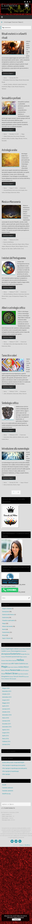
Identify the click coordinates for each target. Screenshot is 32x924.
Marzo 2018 (5, 718)
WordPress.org (6, 793)
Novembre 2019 (6, 691)
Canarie (28, 649)
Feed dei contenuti (7, 788)
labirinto (15, 437)
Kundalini (12, 138)
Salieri (11, 248)
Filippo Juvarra (23, 656)
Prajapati (21, 296)
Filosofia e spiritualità (8, 620)
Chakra (5, 136)
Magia (17, 80)
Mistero (3, 670)
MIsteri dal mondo (7, 626)
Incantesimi (4, 86)
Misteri (26, 667)
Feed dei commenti (7, 790)
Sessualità (4, 140)
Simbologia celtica (10, 403)
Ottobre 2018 (6, 712)
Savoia (22, 674)
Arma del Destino (8, 190)
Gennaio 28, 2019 (14, 78)
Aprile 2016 (5, 735)
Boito (5, 244)
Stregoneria (21, 86)
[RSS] (30, 1)
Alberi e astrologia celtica (13, 307)
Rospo (19, 673)
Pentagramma (15, 296)
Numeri (15, 484)
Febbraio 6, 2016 (14, 435)
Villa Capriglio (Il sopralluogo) (10, 771)
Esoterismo (12, 80)
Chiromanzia (23, 651)
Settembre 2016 (6, 727)
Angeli (7, 649)
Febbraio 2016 (6, 741)
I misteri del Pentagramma (14, 258)
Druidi (25, 344)
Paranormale (26, 80)
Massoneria (8, 246)
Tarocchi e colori (9, 355)
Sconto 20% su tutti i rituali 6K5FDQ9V (13, 762)
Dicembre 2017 (6, 724)
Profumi (25, 138)
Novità (20, 80)
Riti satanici (26, 670)
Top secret (26, 676)
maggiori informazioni (18, 917)
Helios (8, 138)
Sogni (18, 484)
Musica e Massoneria (11, 201)
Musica (17, 246)
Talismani (4, 88)
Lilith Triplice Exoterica (18, 663)
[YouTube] (25, 1)
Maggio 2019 (6, 703)
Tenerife (21, 676)
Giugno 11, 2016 (14, 188)
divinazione (9, 393)
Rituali (3, 82)
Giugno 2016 (5, 732)
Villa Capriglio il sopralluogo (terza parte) (13, 765)
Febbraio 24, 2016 (14, 240)
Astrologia (7, 192)
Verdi (22, 248)
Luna (26, 663)
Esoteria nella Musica (8, 242)
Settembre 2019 (6, 697)
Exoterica (9, 6)
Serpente (26, 673)
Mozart (13, 246)
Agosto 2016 (5, 730)
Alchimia (6, 294)
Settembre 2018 (6, 715)
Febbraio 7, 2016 (14, 391)
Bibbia (24, 649)
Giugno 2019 (5, 700)
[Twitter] (27, 1)
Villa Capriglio (13, 678)
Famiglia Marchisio (25, 654)
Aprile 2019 (5, 706)
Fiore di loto (16, 136)
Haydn (19, 244)
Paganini (22, 246)
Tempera (21, 845)
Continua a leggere (8, 73)
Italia (9, 663)
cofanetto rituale (16, 84)
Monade (21, 138)
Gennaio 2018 (6, 721)
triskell (3, 439)
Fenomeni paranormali (12, 656)
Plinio (21, 670)
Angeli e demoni (14, 649)
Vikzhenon (7, 678)
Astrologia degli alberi (18, 344)
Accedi (4, 785)
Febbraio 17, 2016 (14, 292)
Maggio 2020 (6, 688)
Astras (5, 78)
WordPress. (27, 845)
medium (21, 667)
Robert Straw (11, 673)
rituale (12, 86)
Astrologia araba (9, 150)
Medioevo (16, 667)
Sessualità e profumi (11, 98)
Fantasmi (3, 656)
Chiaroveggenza (16, 651)
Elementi (16, 294)
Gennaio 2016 (6, 744)
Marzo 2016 (5, 738)
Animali (20, 649)
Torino (2, 678)
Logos (10, 296)
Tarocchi (24, 393)
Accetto (16, 919)
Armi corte (15, 190)
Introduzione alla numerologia (15, 448)
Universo (4, 298)
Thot (25, 296)
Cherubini (9, 244)
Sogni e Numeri (24, 482)
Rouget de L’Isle (6, 248)
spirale (26, 437)
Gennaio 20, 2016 (14, 482)
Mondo (7, 670)
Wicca (7, 439)
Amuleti (5, 84)
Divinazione (6, 80)
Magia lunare (10, 667)
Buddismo (10, 294)
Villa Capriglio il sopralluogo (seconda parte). (14, 768)
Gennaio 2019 (6, 709)
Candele (10, 84)
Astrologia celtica (8, 344)
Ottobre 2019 (6, 694)
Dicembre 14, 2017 (14, 134)
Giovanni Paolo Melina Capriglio (8, 660)
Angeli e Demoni (7, 608)
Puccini (26, 246)
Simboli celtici (21, 437)
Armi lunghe (21, 190)
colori (5, 393)
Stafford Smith (17, 248)
